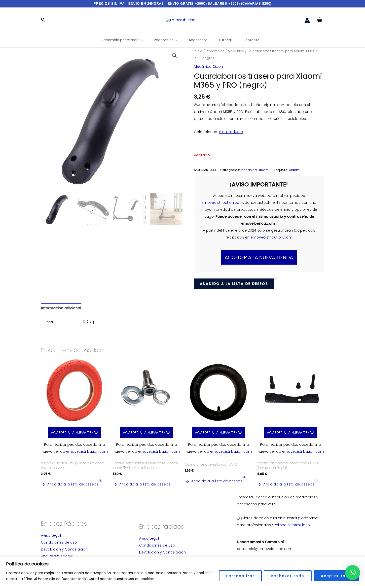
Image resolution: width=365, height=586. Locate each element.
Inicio (198, 51)
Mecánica (236, 51)
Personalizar (240, 575)
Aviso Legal (51, 535)
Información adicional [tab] (61, 308)
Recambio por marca (120, 40)
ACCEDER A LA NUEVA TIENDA (259, 257)
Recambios (163, 40)
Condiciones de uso (59, 542)
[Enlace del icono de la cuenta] (307, 20)
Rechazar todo (287, 575)
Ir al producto (231, 131)
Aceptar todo (336, 575)
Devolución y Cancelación (64, 549)
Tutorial (225, 40)
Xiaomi (219, 66)
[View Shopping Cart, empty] (319, 20)
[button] (43, 20)
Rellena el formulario (292, 524)
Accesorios (198, 40)
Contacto (251, 40)
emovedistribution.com (222, 202)
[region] (182, 571)
